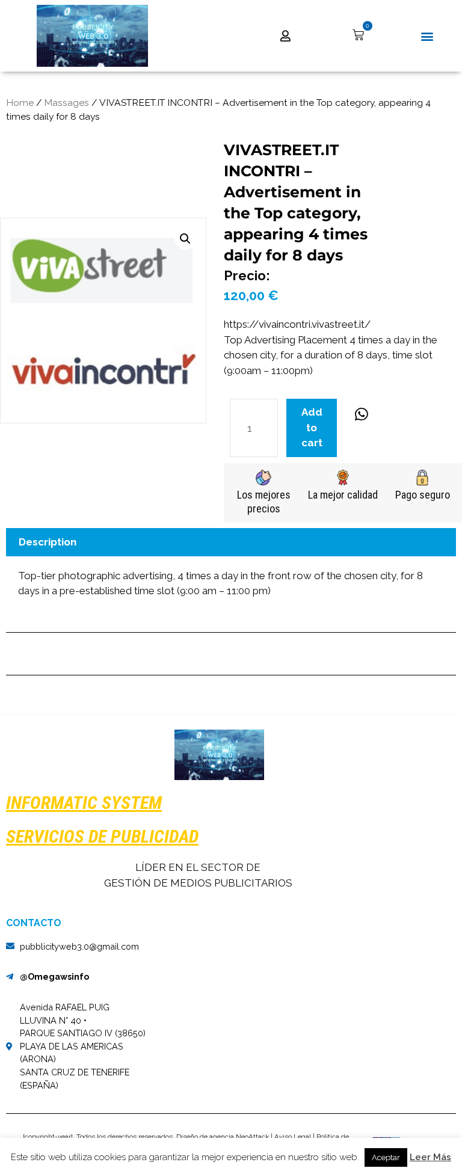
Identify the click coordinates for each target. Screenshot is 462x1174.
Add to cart (311, 427)
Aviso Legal (292, 1137)
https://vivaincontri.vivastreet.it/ (297, 324)
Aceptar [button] (386, 1157)
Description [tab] (47, 542)
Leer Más (430, 1157)
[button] (427, 36)
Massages (66, 102)
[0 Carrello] (358, 35)
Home (20, 102)
